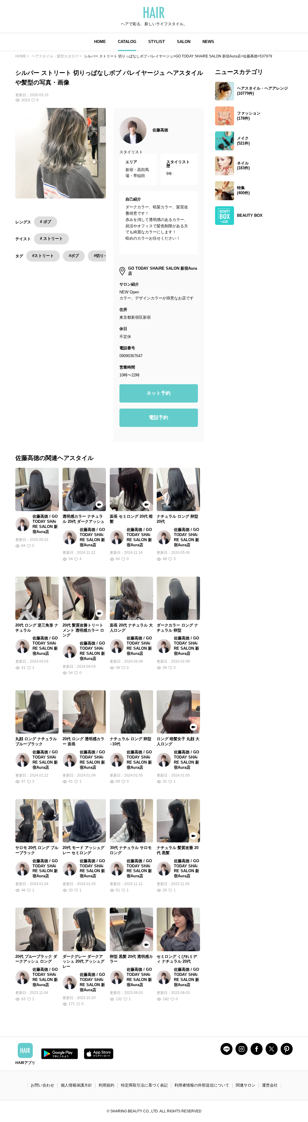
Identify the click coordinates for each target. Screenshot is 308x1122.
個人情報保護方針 (76, 1085)
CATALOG (127, 41)
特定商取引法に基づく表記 (144, 1085)
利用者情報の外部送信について (201, 1085)
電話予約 (158, 417)
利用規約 (106, 1085)
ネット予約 (158, 393)
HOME (100, 41)
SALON (183, 41)
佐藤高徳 (160, 130)
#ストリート (43, 255)
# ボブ (45, 221)
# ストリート (51, 238)
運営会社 (270, 1085)
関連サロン (245, 1085)
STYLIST (156, 41)
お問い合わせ (42, 1085)
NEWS (208, 41)
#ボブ (74, 255)
